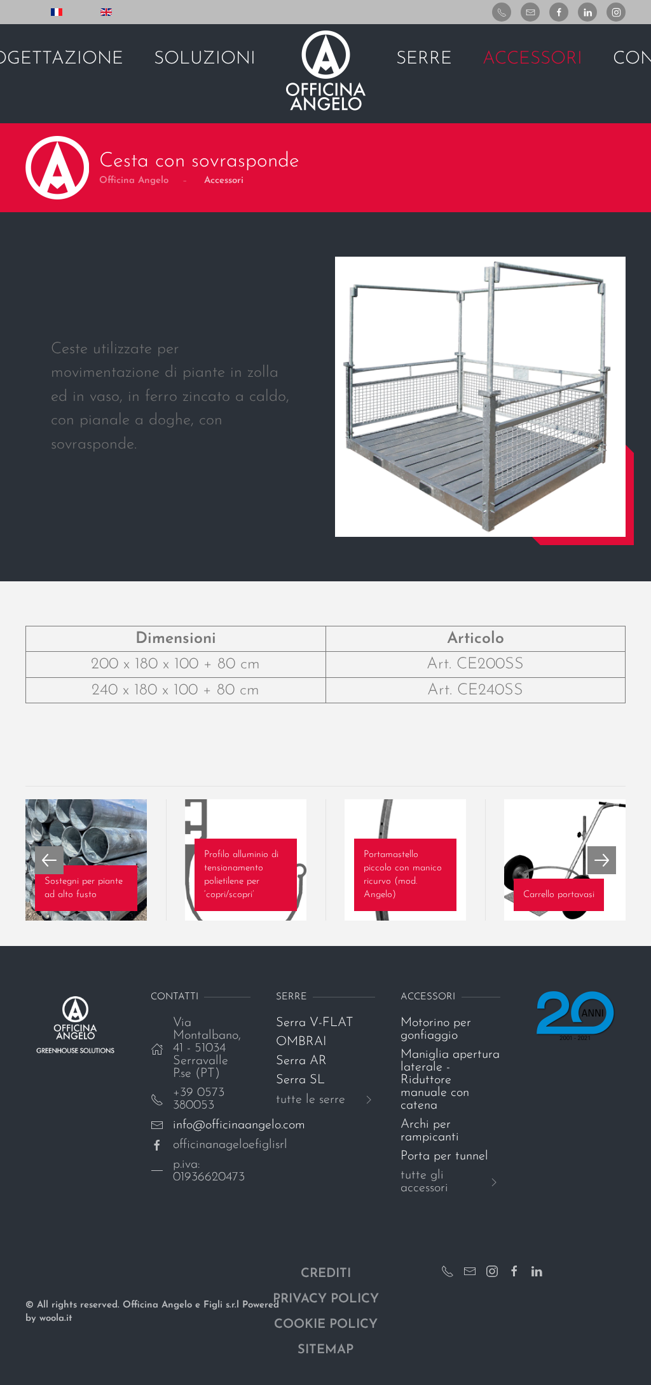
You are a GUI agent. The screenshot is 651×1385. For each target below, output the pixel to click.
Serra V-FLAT (314, 1023)
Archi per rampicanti (430, 1131)
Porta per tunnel (444, 1156)
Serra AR (301, 1061)
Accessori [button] (532, 59)
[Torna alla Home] (326, 70)
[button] (49, 860)
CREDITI (326, 1273)
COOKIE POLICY (326, 1324)
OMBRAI (301, 1042)
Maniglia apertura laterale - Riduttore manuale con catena (450, 1080)
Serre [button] (424, 59)
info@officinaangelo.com (239, 1125)
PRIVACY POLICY (326, 1299)
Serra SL (300, 1080)
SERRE (291, 997)
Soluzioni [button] (205, 59)
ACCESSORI (428, 997)
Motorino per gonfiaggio (436, 1029)
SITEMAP (325, 1350)
